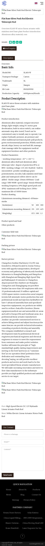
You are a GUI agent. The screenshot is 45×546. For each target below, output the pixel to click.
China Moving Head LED (33, 523)
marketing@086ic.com (36, 544)
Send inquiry (10, 48)
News (8, 495)
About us (22, 489)
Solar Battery (33, 513)
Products (36, 489)
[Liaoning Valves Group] (4, 3)
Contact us (36, 495)
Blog (22, 495)
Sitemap (15, 500)
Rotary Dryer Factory (12, 513)
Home (8, 489)
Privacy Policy (29, 500)
